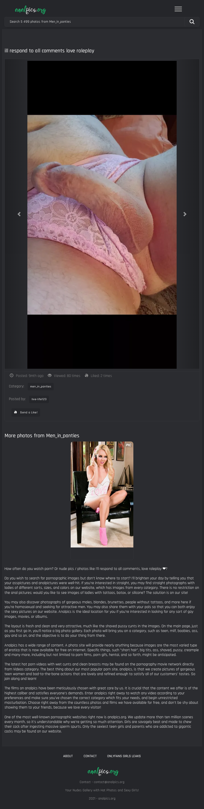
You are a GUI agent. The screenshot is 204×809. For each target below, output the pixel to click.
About (68, 756)
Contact (90, 756)
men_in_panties (40, 386)
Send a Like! (28, 412)
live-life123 (39, 399)
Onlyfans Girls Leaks (124, 756)
